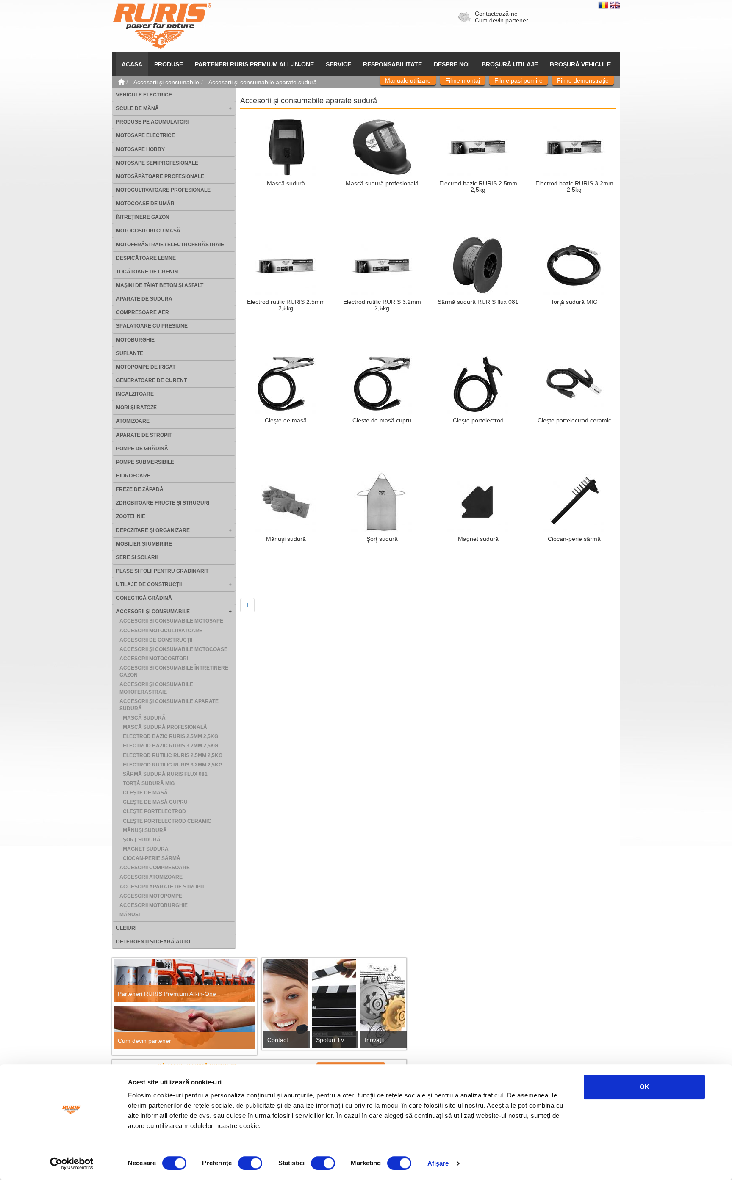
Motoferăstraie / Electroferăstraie (170, 245)
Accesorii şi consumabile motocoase (173, 649)
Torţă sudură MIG (149, 783)
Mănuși (129, 915)
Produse (168, 64)
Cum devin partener (501, 20)
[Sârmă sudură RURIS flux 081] (478, 265)
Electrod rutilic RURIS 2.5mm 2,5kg (172, 755)
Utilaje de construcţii (149, 584)
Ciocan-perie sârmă (151, 858)
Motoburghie (135, 340)
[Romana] (604, 4)
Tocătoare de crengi (147, 272)
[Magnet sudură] (478, 502)
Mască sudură (144, 718)
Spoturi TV (330, 1040)
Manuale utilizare (408, 80)
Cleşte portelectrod (154, 811)
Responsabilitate (392, 64)
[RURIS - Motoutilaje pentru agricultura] (162, 25)
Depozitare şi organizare (153, 530)
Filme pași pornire (518, 80)
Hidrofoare (133, 476)
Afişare (438, 1163)
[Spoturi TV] (334, 1006)
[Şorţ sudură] (382, 502)
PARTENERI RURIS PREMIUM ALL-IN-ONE (254, 64)
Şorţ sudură (142, 840)
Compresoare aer (142, 312)
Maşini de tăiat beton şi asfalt (159, 285)
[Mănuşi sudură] (286, 502)
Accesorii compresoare (154, 868)
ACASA (132, 64)
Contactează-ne (496, 13)
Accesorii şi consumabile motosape (171, 621)
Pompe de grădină (142, 449)
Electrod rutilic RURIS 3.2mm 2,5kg (172, 765)
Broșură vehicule (580, 64)
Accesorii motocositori (153, 659)
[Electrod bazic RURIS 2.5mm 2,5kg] (478, 146)
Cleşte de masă (145, 793)
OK (644, 1086)
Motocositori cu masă (148, 231)
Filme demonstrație (583, 80)
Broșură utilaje (510, 64)
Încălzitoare (135, 394)
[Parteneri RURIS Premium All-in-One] (184, 980)
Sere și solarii (137, 557)
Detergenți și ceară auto (153, 942)
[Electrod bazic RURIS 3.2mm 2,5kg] (574, 146)
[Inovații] (382, 1006)
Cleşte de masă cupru (155, 802)
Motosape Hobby (140, 149)
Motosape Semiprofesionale (157, 163)
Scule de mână (137, 108)
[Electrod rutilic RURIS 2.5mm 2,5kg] (286, 265)
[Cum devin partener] (184, 1027)
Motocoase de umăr (145, 204)
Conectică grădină (144, 598)
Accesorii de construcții (155, 640)
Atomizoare (133, 421)
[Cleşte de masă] (286, 383)
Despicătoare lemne (146, 258)
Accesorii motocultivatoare (160, 631)
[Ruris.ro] (121, 82)
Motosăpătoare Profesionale (160, 176)
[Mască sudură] (286, 146)
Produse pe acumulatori (152, 122)
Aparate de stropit (144, 435)
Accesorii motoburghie (153, 905)
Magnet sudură (146, 849)
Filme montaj (462, 80)
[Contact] (285, 1006)
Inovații (374, 1040)
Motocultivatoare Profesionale (163, 190)
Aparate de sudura (144, 299)
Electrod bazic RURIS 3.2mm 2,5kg (170, 746)
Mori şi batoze (136, 408)
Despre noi (452, 64)
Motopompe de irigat (145, 367)
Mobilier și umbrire (144, 544)
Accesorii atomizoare (151, 877)
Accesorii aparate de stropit (162, 887)
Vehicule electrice (144, 95)
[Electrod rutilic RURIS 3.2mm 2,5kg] (382, 265)
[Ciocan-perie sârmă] (574, 502)
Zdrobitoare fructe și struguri (162, 503)
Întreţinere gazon (142, 217)
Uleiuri (126, 928)
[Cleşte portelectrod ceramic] (574, 383)
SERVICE (338, 64)
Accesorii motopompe (150, 896)
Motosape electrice (145, 135)
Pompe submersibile (145, 462)
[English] (615, 4)
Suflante (129, 353)
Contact (277, 1040)
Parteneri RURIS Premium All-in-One (167, 993)
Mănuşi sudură (145, 830)
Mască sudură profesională (165, 727)
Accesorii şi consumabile (153, 612)
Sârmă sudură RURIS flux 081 (165, 774)
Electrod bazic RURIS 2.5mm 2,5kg (170, 736)
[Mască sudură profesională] (382, 146)
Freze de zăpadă (140, 489)
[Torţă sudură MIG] (574, 265)
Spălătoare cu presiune (152, 326)
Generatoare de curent (151, 380)
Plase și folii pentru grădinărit (162, 571)
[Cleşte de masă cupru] (382, 383)
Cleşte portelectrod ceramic (167, 821)
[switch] (250, 1163)
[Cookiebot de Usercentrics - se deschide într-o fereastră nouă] (72, 1163)
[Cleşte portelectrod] (478, 383)
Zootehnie (130, 516)
